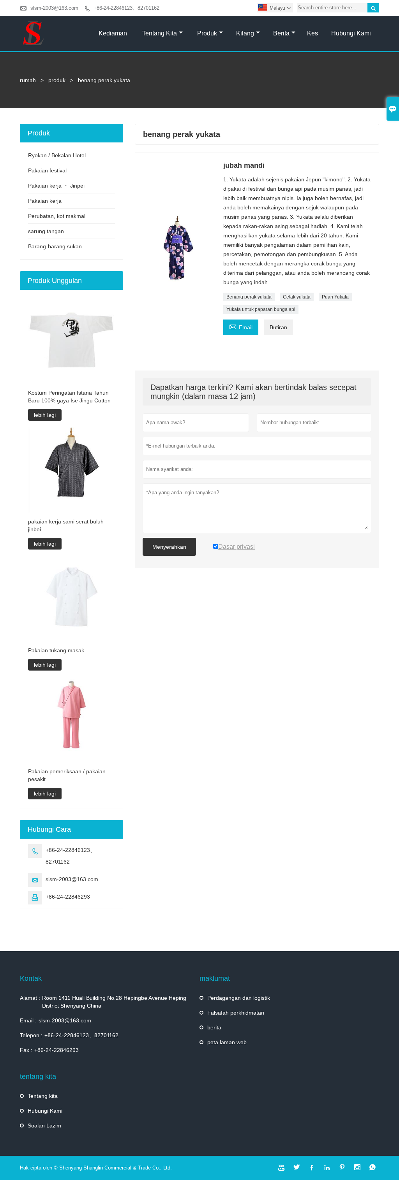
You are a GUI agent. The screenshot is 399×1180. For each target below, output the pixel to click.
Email (240, 326)
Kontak (31, 978)
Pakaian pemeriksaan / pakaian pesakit (67, 775)
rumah (28, 80)
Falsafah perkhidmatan (235, 1013)
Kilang (245, 33)
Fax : (26, 1050)
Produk (207, 33)
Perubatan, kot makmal (56, 216)
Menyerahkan (169, 547)
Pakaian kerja (45, 201)
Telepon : (31, 1035)
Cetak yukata (297, 297)
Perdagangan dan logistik (238, 998)
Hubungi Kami (351, 33)
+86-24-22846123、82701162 (126, 8)
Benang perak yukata (249, 297)
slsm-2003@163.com (54, 8)
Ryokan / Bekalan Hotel (57, 155)
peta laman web (227, 1042)
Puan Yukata (335, 297)
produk (56, 80)
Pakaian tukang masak (56, 650)
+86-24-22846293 (68, 897)
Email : (28, 1020)
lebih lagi (45, 415)
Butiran (278, 327)
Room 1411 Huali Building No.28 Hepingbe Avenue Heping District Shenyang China (114, 1002)
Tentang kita (159, 33)
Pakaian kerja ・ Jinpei (56, 186)
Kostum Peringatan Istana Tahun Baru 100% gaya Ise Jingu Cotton (69, 397)
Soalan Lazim (44, 1125)
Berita (281, 33)
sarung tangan (46, 231)
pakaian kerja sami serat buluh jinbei (66, 525)
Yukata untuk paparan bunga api (260, 309)
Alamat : (30, 998)
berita (214, 1027)
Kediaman (113, 33)
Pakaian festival (47, 170)
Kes (312, 33)
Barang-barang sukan (55, 246)
